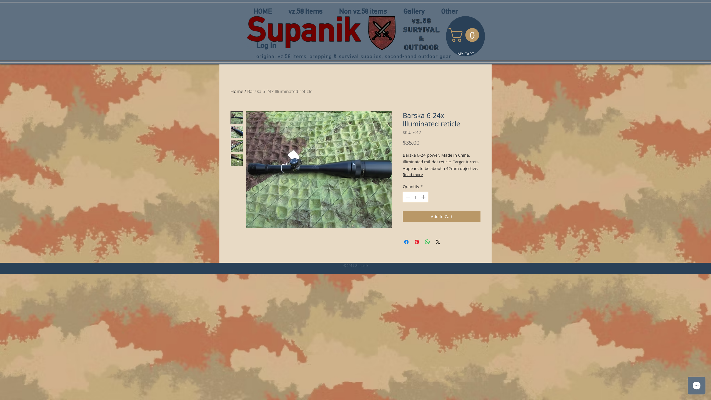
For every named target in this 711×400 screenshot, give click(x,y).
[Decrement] (407, 197)
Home (237, 91)
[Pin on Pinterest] (417, 242)
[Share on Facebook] (406, 242)
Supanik (303, 29)
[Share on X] (438, 242)
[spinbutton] (415, 197)
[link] (465, 35)
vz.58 (422, 20)
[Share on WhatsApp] (427, 242)
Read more (413, 174)
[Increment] (424, 197)
